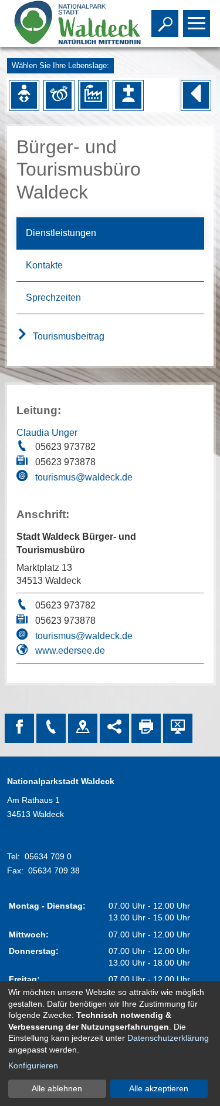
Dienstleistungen (61, 233)
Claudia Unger (46, 433)
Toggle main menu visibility (194, 22)
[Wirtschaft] (93, 95)
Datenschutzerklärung (168, 1038)
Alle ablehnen (57, 1088)
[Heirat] (59, 95)
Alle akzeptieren (158, 1088)
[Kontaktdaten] (51, 728)
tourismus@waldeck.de (84, 477)
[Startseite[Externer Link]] (66, 23)
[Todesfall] (128, 95)
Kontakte (44, 265)
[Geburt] (24, 95)
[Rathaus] (82, 728)
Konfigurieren (33, 1065)
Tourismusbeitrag (67, 336)
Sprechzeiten (53, 297)
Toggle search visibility (162, 22)
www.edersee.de (70, 650)
